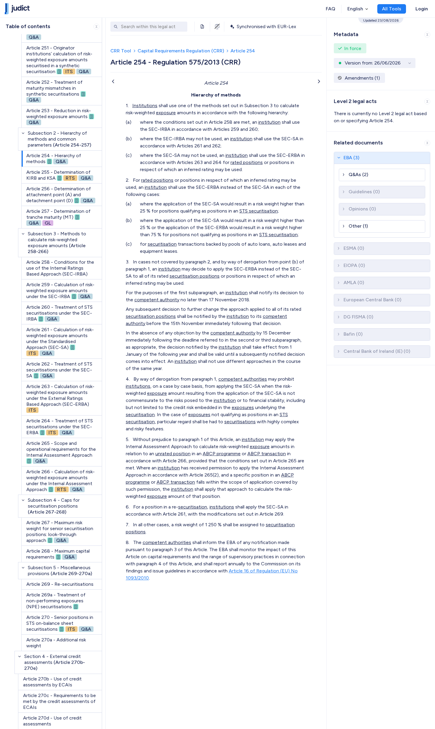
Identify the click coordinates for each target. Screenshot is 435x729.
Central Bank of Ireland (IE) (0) (377, 351)
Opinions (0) (362, 209)
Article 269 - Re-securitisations (60, 584)
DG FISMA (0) (358, 317)
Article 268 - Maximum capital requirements (58, 554)
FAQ (330, 9)
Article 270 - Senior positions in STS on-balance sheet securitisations (59, 623)
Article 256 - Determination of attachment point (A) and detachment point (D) (59, 194)
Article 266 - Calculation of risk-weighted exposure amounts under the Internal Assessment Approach (60, 480)
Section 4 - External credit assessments (54, 662)
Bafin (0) (353, 334)
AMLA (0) (354, 282)
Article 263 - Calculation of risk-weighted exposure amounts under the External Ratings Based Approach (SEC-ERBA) (60, 398)
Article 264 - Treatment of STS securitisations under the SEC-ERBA (59, 426)
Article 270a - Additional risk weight (56, 642)
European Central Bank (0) (372, 299)
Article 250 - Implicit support (57, 34)
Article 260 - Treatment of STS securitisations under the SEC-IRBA (59, 313)
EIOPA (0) (354, 265)
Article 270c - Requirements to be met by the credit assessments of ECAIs (59, 701)
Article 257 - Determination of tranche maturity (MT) (58, 217)
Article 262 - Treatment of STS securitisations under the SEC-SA (59, 370)
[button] (382, 158)
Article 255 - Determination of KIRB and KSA (58, 175)
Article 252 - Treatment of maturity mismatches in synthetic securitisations (54, 91)
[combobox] (152, 26)
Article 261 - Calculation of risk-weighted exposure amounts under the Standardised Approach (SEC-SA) (60, 341)
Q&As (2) (358, 174)
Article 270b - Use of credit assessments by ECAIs (52, 682)
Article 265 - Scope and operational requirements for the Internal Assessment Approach (61, 452)
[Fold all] (96, 27)
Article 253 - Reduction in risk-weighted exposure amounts (58, 116)
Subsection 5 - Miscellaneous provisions (60, 570)
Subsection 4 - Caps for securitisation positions (54, 506)
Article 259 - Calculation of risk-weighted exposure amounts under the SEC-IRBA (60, 290)
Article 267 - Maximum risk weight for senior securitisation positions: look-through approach (59, 531)
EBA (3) (351, 157)
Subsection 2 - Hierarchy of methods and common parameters (59, 139)
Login (421, 9)
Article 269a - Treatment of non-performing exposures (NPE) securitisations (56, 600)
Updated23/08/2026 (381, 20)
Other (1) (358, 226)
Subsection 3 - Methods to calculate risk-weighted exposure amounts (57, 242)
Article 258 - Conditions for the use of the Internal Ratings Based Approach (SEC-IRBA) (60, 268)
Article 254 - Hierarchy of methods (53, 158)
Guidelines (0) (364, 191)
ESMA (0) (354, 248)
